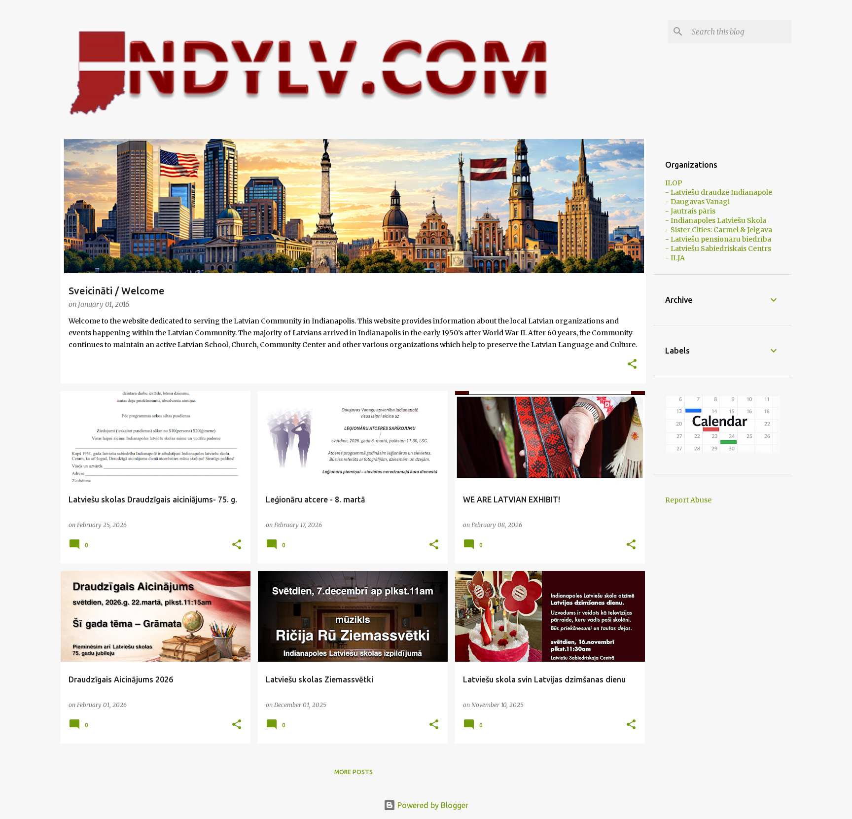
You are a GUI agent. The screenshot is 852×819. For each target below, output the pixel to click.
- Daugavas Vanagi (697, 201)
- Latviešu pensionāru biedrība (718, 239)
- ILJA (675, 257)
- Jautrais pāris (690, 211)
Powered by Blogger (431, 805)
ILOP (673, 182)
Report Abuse (688, 500)
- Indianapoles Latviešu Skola (715, 220)
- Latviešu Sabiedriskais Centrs (718, 248)
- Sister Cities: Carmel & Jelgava (718, 229)
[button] (632, 364)
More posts (353, 772)
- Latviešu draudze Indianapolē (718, 192)
